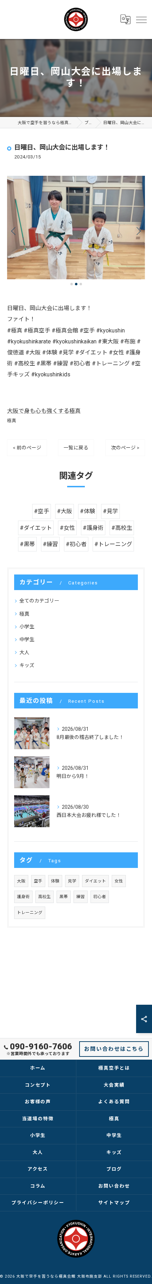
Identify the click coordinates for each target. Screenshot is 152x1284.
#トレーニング (113, 544)
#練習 (50, 544)
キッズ (26, 665)
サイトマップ (114, 1202)
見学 (72, 881)
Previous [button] (14, 231)
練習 (80, 896)
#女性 (67, 528)
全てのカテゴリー (39, 601)
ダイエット (95, 881)
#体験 (87, 511)
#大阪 (64, 511)
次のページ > (125, 447)
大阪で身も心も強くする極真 (44, 411)
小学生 (26, 626)
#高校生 (121, 528)
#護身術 (93, 528)
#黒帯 (27, 544)
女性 (119, 881)
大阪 (21, 881)
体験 (55, 881)
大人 (24, 652)
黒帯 (63, 896)
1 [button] (71, 284)
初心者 (99, 896)
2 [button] (76, 284)
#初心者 (76, 544)
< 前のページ (27, 447)
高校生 (44, 896)
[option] (76, 228)
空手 (38, 881)
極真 (11, 420)
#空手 (41, 511)
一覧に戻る (76, 447)
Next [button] (138, 231)
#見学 (110, 511)
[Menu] (141, 19)
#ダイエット (36, 528)
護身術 (23, 896)
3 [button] (81, 284)
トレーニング (29, 912)
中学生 (26, 639)
